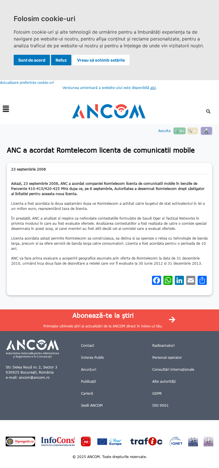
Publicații (88, 381)
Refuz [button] (61, 60)
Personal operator (167, 357)
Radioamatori (163, 345)
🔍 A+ (179, 131)
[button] (5, 109)
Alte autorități (164, 381)
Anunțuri (88, 369)
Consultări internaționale (173, 369)
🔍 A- (192, 131)
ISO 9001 (160, 405)
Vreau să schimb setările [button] (101, 60)
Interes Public (92, 357)
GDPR (157, 393)
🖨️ (206, 130)
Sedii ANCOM (92, 405)
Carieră (87, 393)
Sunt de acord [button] (31, 60)
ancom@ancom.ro (34, 377)
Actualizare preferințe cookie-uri (27, 82)
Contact (87, 345)
